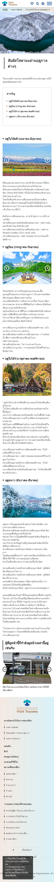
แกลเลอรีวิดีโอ (11, 761)
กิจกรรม (9, 779)
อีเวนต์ (9, 796)
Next (47, 160)
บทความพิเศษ (16, 9)
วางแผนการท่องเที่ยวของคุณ (17, 803)
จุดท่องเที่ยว (11, 773)
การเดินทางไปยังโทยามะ (17, 816)
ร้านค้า (9, 790)
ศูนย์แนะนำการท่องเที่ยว (16, 833)
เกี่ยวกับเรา (27, 849)
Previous (6, 160)
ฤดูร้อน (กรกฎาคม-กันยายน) (22, 106)
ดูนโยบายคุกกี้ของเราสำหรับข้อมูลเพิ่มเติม (16, 874)
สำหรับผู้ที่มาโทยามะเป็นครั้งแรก (20, 810)
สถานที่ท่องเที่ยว (12, 767)
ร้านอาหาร (11, 785)
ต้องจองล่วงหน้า (13, 827)
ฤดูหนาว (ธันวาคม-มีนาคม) (21, 116)
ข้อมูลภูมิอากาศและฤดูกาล (17, 732)
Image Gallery (11, 756)
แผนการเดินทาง (13, 738)
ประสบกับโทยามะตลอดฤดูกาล (38, 9)
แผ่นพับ (7, 746)
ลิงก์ (6, 751)
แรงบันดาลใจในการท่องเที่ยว (18, 720)
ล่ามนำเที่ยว (11, 839)
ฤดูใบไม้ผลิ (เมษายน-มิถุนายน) (23, 100)
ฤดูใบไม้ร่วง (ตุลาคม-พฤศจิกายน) (24, 111)
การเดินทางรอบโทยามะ (16, 822)
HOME (5, 9)
